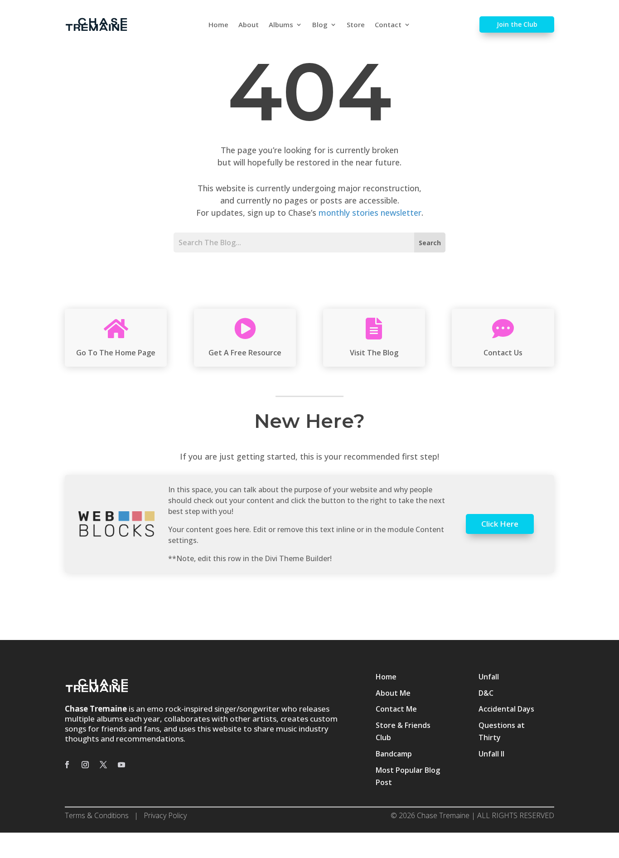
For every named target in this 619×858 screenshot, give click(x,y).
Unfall (489, 677)
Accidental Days (506, 709)
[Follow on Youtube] (121, 764)
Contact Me (396, 709)
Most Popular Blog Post (408, 776)
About (248, 25)
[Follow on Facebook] (67, 764)
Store (356, 25)
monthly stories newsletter (370, 212)
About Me (393, 693)
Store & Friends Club (403, 731)
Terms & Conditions (97, 815)
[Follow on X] (103, 764)
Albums (281, 25)
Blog (320, 25)
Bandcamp (394, 754)
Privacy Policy (165, 815)
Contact (388, 25)
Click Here (499, 524)
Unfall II (491, 754)
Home (218, 25)
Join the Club (517, 24)
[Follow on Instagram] (85, 764)
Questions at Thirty (502, 731)
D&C (486, 693)
